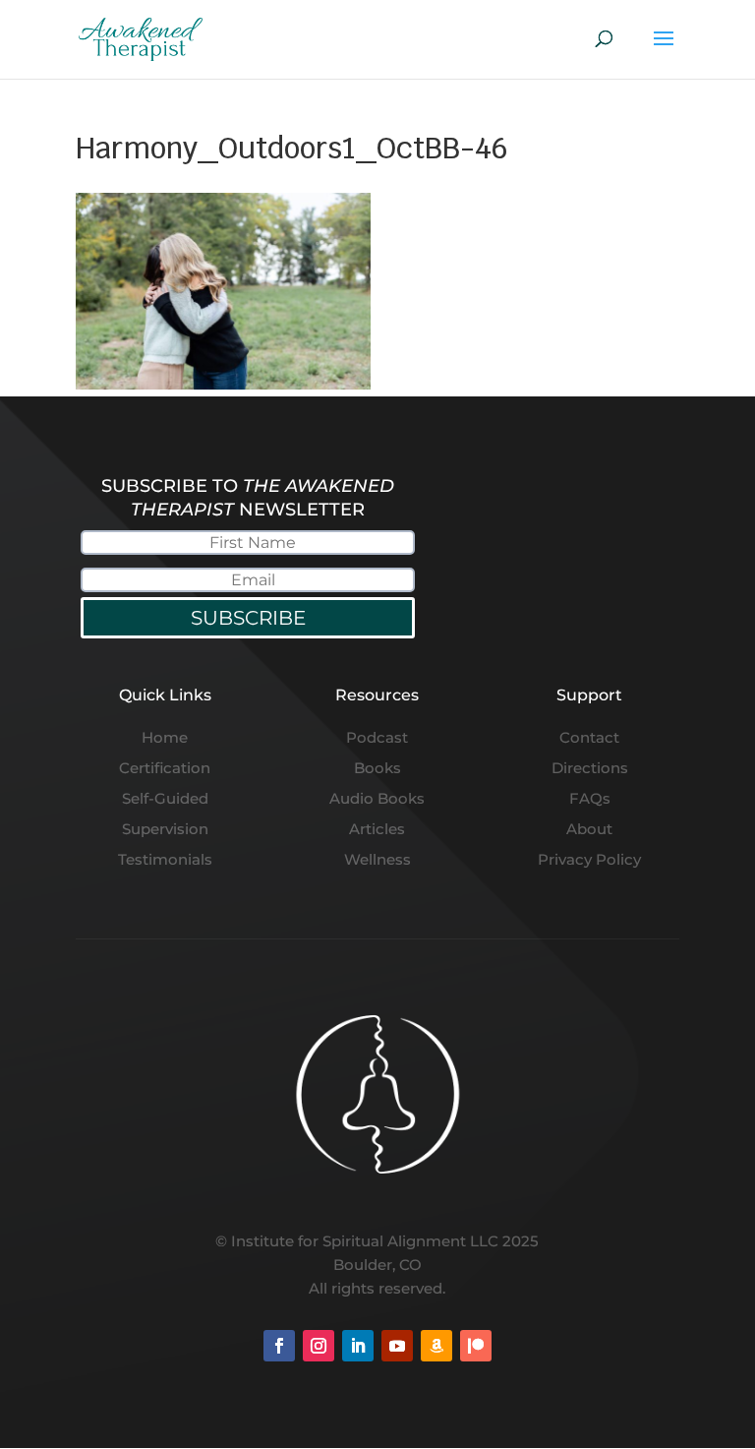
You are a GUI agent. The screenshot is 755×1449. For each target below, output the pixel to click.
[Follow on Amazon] (436, 1345)
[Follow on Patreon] (476, 1345)
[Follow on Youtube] (397, 1345)
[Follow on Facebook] (279, 1345)
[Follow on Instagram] (318, 1345)
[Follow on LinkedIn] (358, 1345)
